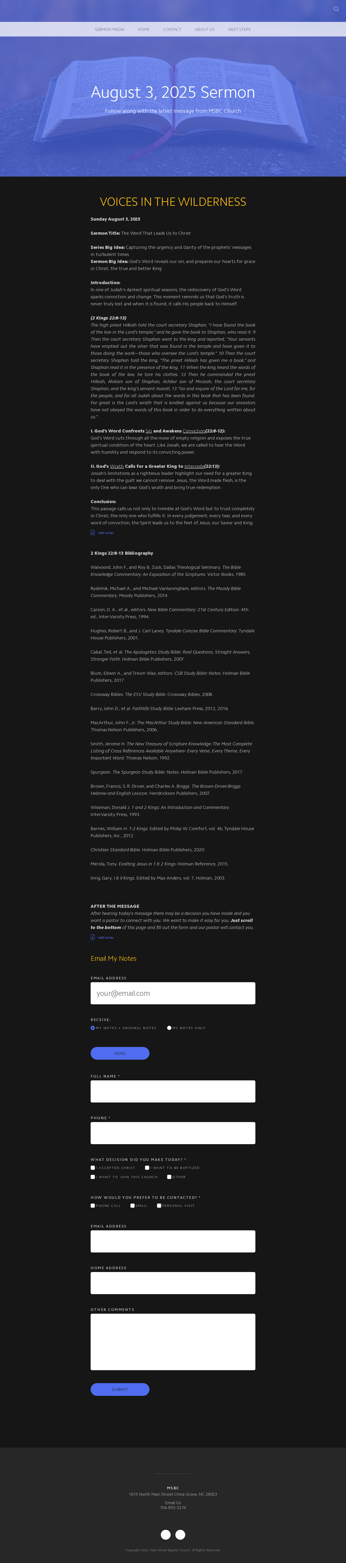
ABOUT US (204, 29)
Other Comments (113, 1309)
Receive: (101, 1020)
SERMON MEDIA (109, 29)
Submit (120, 1389)
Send (120, 1053)
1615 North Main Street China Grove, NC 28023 (173, 1494)
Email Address (109, 978)
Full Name (105, 1076)
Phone (101, 1118)
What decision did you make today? (139, 1159)
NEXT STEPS (239, 29)
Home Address (109, 1268)
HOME (143, 29)
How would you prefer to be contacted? (146, 1197)
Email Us (173, 1502)
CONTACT (172, 29)
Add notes (105, 533)
